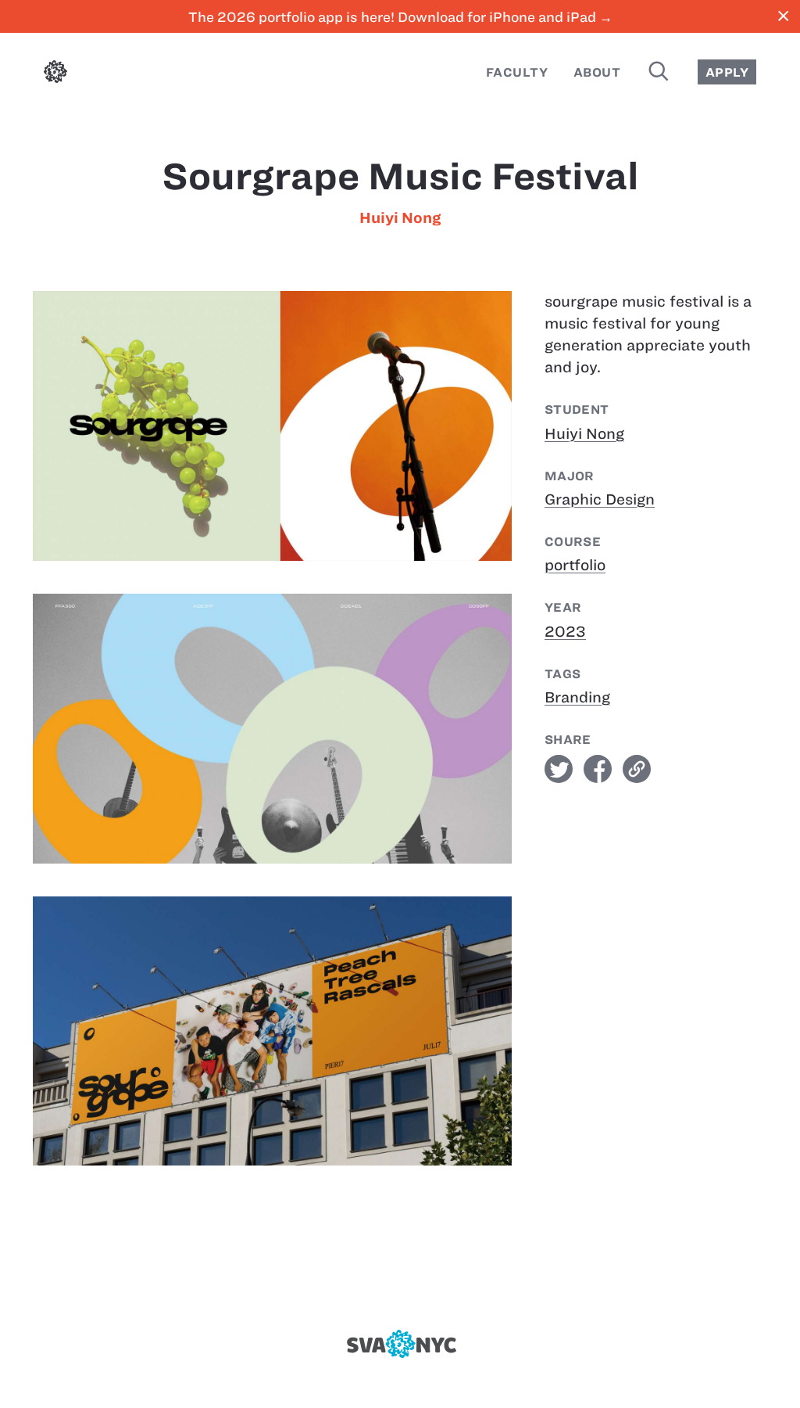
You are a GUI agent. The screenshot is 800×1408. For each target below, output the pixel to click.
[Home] (55, 74)
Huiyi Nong (400, 218)
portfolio (575, 565)
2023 (565, 631)
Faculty (517, 72)
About (596, 72)
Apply (726, 72)
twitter (559, 769)
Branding (577, 697)
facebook (598, 769)
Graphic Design (600, 499)
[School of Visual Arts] (399, 1344)
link (637, 769)
